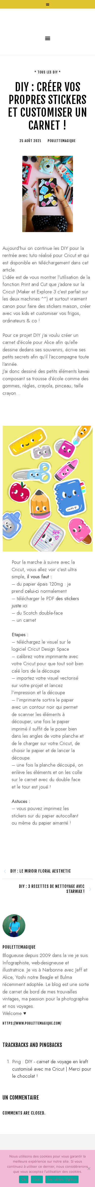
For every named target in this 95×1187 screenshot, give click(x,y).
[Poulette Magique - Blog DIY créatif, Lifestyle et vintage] (47, 35)
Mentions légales (62, 1179)
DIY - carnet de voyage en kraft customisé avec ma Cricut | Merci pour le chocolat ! (51, 1101)
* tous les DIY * (47, 104)
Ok (24, 1179)
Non (36, 1179)
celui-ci (33, 623)
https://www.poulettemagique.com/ (32, 1055)
